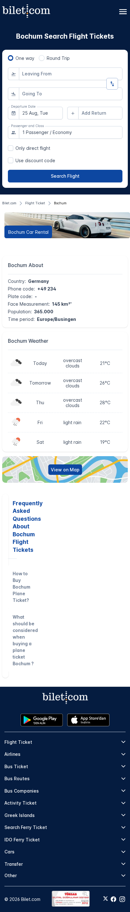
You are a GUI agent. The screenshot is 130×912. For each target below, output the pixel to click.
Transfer (13, 864)
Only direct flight (32, 148)
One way (24, 58)
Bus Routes (17, 778)
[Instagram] (122, 899)
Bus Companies (21, 791)
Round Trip (58, 58)
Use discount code (35, 160)
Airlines (12, 754)
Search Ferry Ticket (25, 827)
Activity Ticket (20, 803)
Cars (9, 851)
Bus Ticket (16, 766)
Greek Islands (19, 815)
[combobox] (70, 73)
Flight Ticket (18, 742)
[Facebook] (113, 899)
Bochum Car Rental (28, 232)
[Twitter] (105, 899)
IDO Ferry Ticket (22, 839)
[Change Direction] (112, 84)
